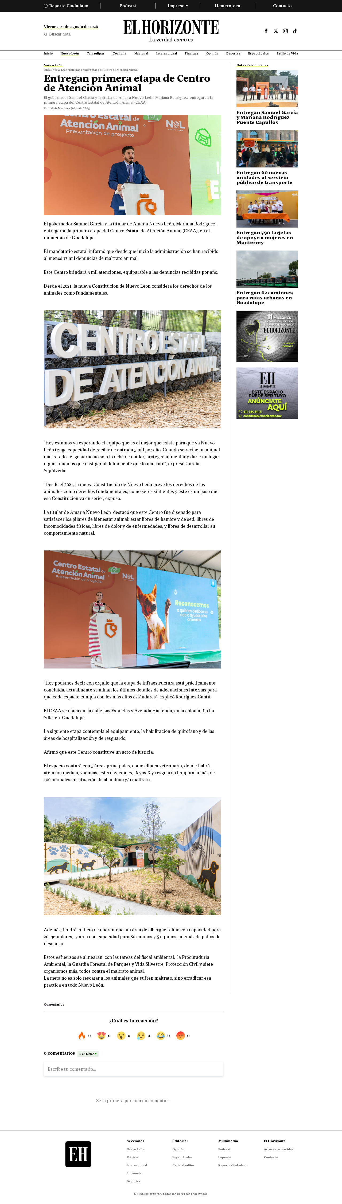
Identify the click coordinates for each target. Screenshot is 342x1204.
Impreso (178, 5)
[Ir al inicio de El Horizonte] (171, 31)
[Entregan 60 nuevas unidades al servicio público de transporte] (267, 148)
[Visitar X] (276, 31)
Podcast (127, 5)
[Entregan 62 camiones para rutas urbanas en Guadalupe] (267, 269)
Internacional (137, 1165)
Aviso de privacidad (279, 1149)
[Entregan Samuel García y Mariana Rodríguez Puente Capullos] (267, 88)
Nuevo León (135, 1149)
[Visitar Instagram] (285, 31)
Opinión (178, 1149)
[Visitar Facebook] (266, 31)
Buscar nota (60, 34)
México (132, 1157)
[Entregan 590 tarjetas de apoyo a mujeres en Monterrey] (267, 209)
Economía (134, 1173)
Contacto (282, 5)
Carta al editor (183, 1165)
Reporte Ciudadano (67, 5)
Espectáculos (182, 1157)
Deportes (133, 1181)
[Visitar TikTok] (295, 31)
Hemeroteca (227, 5)
